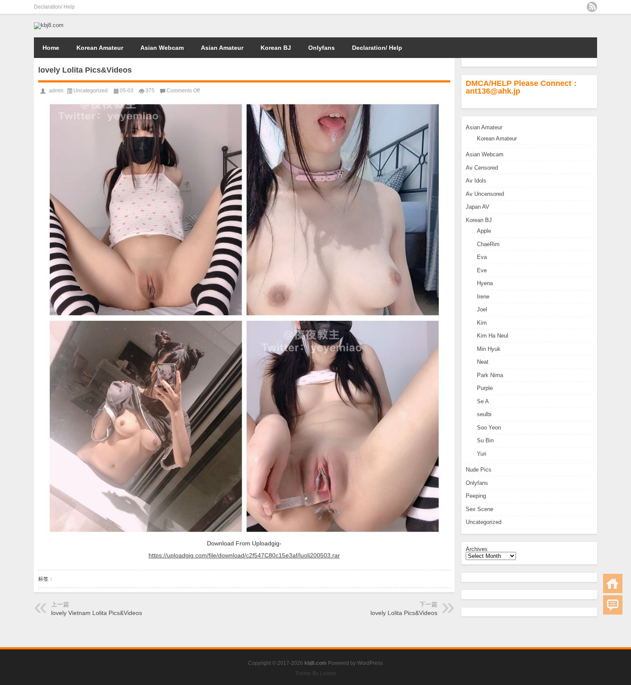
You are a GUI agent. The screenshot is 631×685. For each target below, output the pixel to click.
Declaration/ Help (54, 7)
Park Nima (490, 375)
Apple (484, 231)
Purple (485, 388)
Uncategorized (483, 522)
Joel (482, 309)
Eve (482, 270)
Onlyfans (321, 47)
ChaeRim (488, 244)
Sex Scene (479, 509)
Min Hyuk (489, 349)
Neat (482, 362)
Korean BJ (276, 47)
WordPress (370, 663)
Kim (482, 323)
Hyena (485, 283)
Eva (482, 257)
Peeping (476, 496)
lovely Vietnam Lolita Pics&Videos (96, 612)
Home (50, 47)
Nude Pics (478, 469)
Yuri (481, 454)
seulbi (484, 414)
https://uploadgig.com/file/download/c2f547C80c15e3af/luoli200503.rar (244, 555)
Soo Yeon (489, 427)
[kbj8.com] (49, 25)
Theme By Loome (315, 673)
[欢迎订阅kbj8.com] (592, 7)
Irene (483, 296)
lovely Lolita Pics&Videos (403, 612)
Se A (483, 401)
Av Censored (482, 167)
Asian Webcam (162, 47)
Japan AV (477, 207)
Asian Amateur (222, 47)
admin (56, 91)
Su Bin (485, 440)
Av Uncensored (485, 194)
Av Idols (476, 180)
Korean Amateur (99, 47)
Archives (477, 549)
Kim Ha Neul (492, 335)
